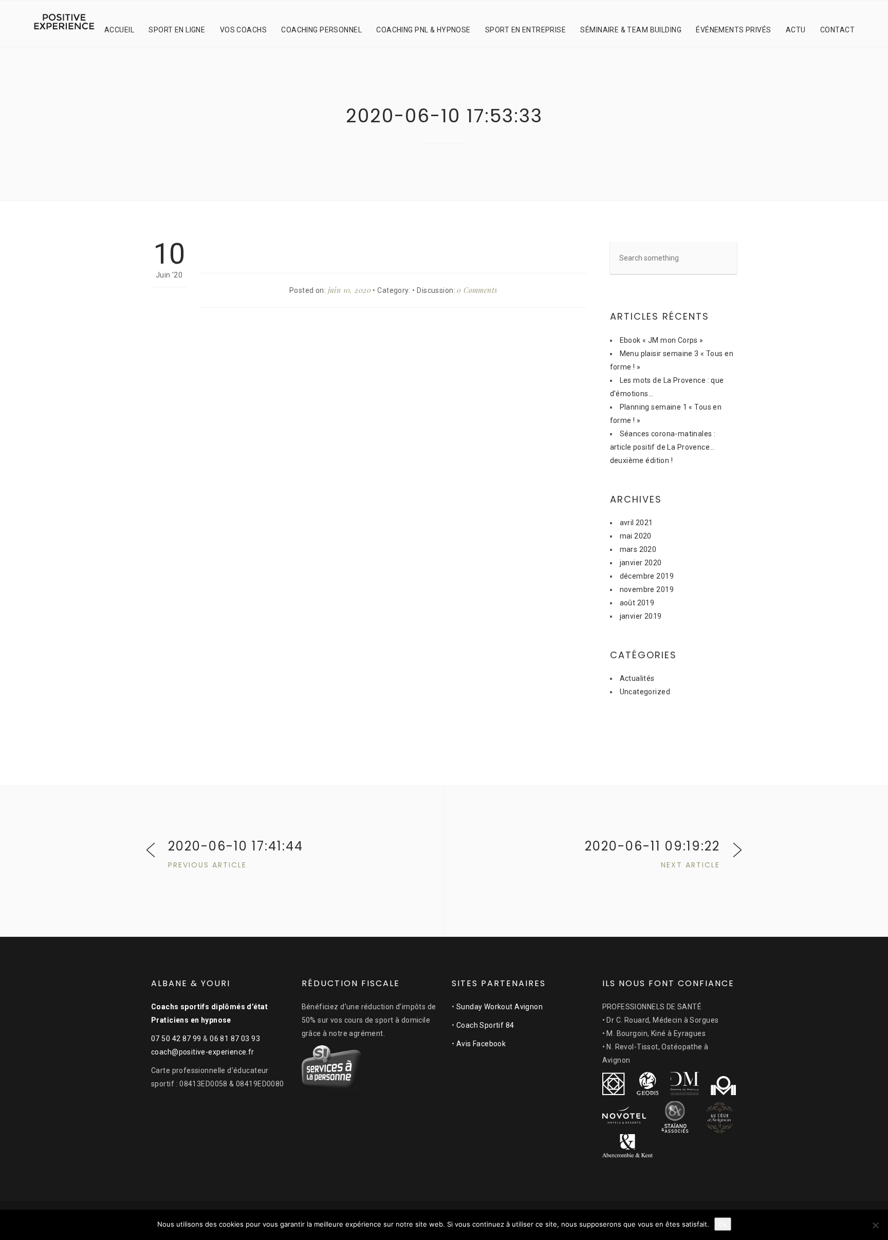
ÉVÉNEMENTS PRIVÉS (733, 30)
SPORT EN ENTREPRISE (525, 30)
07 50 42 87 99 (176, 1038)
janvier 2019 (641, 616)
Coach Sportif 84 (485, 1025)
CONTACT (837, 30)
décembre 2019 (647, 576)
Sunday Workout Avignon (499, 1007)
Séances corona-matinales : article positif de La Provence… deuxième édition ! (663, 447)
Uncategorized (645, 692)
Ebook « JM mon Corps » (662, 340)
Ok (722, 1224)
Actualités (637, 678)
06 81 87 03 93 (235, 1038)
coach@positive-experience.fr (202, 1052)
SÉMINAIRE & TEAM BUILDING (630, 30)
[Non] (875, 1225)
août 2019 (637, 603)
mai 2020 (636, 536)
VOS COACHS (243, 30)
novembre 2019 (647, 589)
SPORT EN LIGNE (177, 30)
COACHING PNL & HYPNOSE (423, 30)
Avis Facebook (481, 1044)
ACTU (796, 30)
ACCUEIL (119, 30)
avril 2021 (636, 523)
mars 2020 (638, 549)
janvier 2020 (641, 563)
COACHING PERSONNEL (321, 30)
